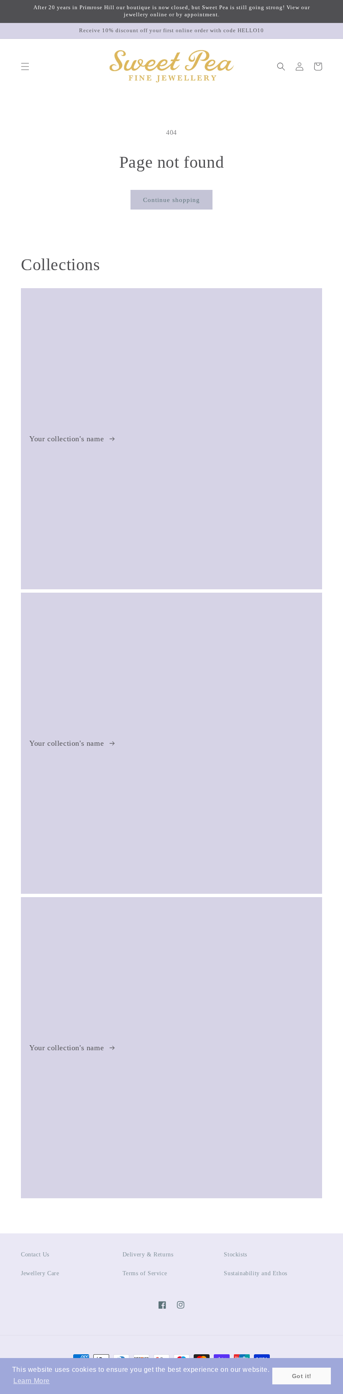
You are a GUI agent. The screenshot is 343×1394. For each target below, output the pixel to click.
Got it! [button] (302, 1376)
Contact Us (35, 1254)
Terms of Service (145, 1273)
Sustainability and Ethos (255, 1273)
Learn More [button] (31, 1380)
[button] (25, 66)
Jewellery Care (40, 1273)
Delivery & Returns (148, 1254)
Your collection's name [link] (67, 439)
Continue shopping (171, 200)
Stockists (235, 1254)
